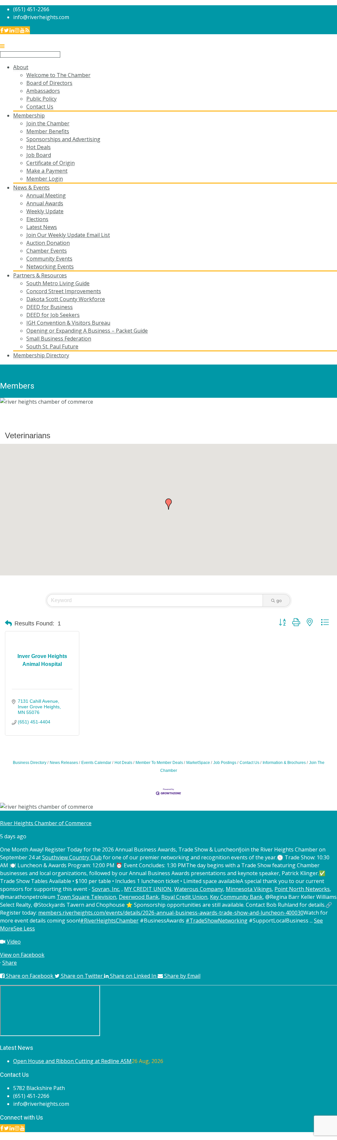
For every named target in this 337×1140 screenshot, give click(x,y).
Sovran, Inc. (106, 889)
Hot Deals (123, 762)
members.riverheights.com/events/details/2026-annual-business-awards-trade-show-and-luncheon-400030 (170, 912)
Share (9, 962)
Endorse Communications (305, 1136)
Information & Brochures (284, 762)
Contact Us (249, 762)
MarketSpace (198, 762)
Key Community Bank (236, 896)
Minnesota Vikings (249, 889)
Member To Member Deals (159, 762)
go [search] (279, 600)
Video (14, 941)
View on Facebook (22, 954)
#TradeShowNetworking (216, 920)
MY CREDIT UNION (147, 889)
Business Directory (29, 762)
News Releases (64, 762)
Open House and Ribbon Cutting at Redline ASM (72, 1061)
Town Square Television (86, 896)
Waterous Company (198, 889)
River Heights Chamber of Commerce (45, 823)
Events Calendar (96, 762)
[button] (168, 504)
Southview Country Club (72, 857)
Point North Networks (302, 889)
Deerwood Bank (139, 896)
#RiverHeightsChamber (109, 920)
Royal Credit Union (184, 896)
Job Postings (224, 762)
